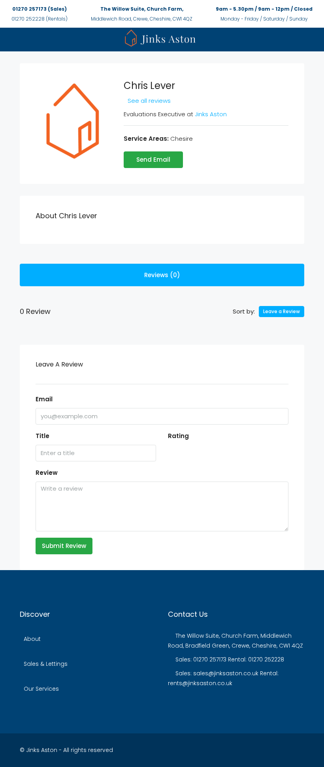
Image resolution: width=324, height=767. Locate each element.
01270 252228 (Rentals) (39, 18)
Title (42, 436)
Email (44, 399)
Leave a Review (281, 311)
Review (47, 473)
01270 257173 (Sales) (39, 9)
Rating (178, 436)
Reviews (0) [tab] (162, 275)
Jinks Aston (211, 114)
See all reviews (149, 100)
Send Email (153, 159)
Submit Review (64, 546)
